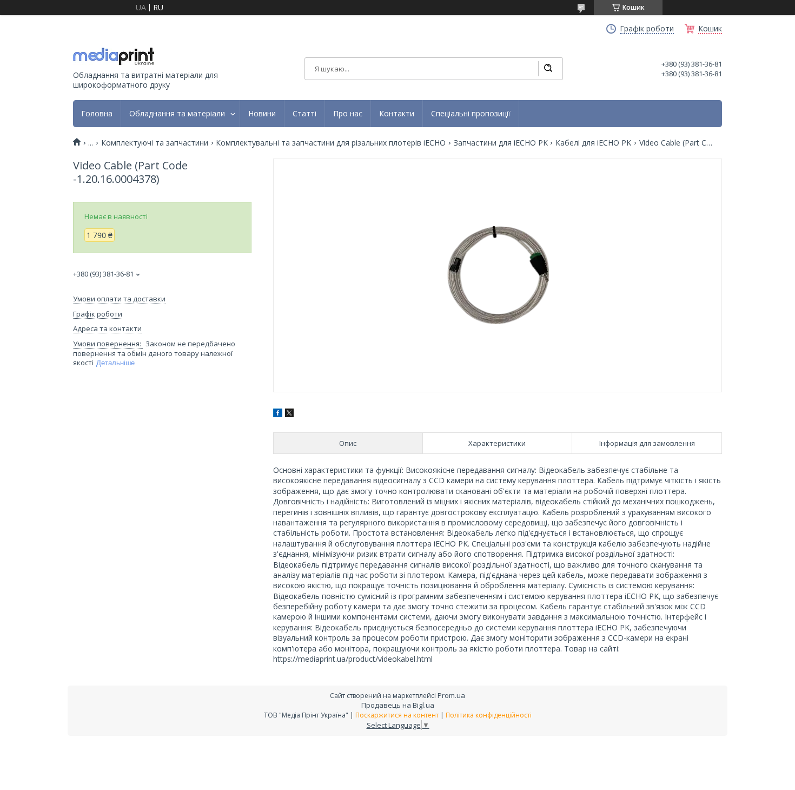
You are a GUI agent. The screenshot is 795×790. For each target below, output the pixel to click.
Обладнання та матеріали (177, 114)
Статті (304, 114)
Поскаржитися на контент (397, 715)
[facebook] (277, 414)
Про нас (347, 114)
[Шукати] (548, 68)
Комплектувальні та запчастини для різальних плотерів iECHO (331, 143)
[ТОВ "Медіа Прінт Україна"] (113, 56)
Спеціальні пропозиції (471, 114)
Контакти (396, 114)
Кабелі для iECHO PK (593, 143)
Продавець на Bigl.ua (397, 705)
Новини (262, 114)
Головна (96, 114)
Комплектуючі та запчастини (154, 143)
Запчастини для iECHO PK (501, 143)
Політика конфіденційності (489, 715)
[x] (289, 414)
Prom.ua (451, 695)
